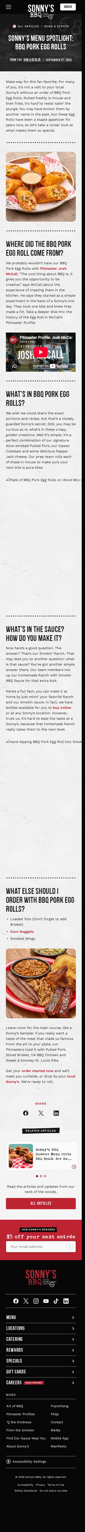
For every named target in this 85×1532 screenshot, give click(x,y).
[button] (37, 1175)
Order (68, 7)
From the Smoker (20, 1429)
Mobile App (59, 1437)
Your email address (26, 1245)
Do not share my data (53, 1489)
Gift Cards (16, 1371)
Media (55, 1429)
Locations (15, 1327)
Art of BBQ (14, 1405)
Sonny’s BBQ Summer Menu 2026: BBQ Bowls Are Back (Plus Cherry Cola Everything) (52, 1158)
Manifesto (58, 1445)
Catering (14, 1338)
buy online (62, 708)
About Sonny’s (17, 1445)
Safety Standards (26, 1489)
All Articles (41, 1202)
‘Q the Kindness (18, 1421)
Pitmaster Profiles (20, 1413)
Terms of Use (56, 1483)
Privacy (40, 1483)
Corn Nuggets (22, 932)
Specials (14, 1359)
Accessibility (25, 1483)
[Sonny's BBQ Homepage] (41, 12)
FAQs (55, 1413)
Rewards (14, 1349)
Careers (24, 1381)
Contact (57, 1421)
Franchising (59, 1405)
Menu (11, 1316)
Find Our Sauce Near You (26, 1437)
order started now (37, 1071)
